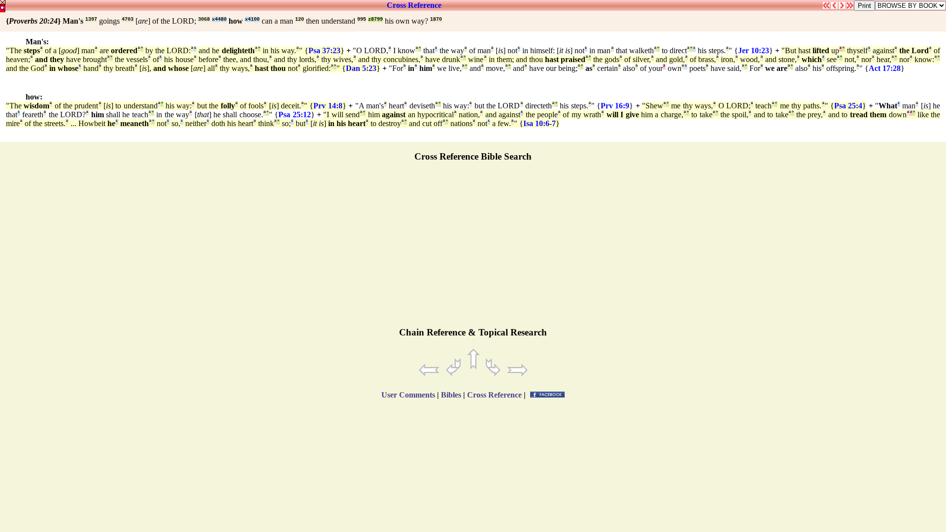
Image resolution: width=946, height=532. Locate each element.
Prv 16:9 (615, 105)
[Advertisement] (473, 249)
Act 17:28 (885, 68)
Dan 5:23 (361, 68)
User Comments (408, 395)
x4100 (252, 19)
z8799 (375, 19)
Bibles (451, 395)
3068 (204, 19)
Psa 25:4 (848, 105)
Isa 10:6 (536, 123)
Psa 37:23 (324, 50)
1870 (436, 19)
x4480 (219, 19)
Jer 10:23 (753, 50)
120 (299, 19)
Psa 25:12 (294, 114)
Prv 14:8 (327, 105)
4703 (128, 19)
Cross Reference (414, 5)
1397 (91, 19)
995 (361, 19)
